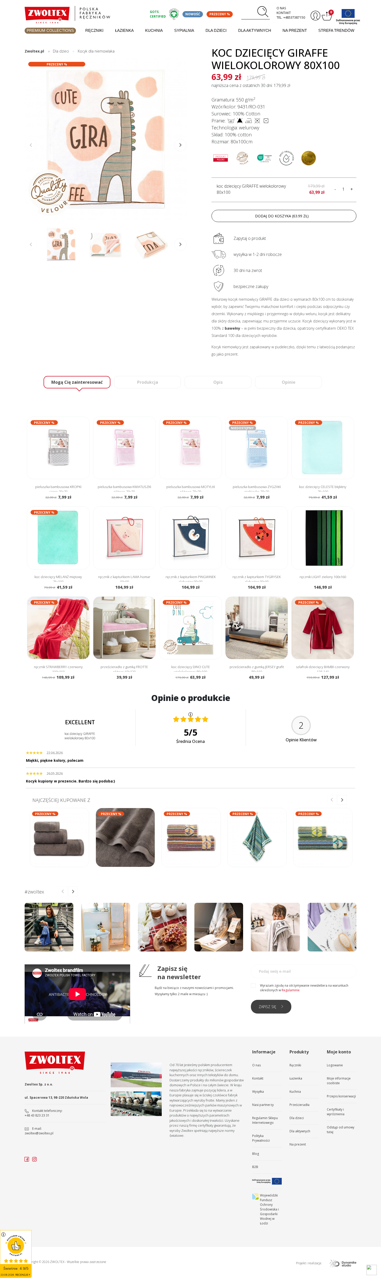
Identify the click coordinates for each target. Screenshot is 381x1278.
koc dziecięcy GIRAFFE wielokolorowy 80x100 (251, 189)
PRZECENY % (219, 14)
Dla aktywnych (254, 30)
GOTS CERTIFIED (158, 14)
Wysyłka (258, 1091)
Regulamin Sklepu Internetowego (265, 1120)
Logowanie (335, 1065)
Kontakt (284, 13)
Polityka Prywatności (261, 1138)
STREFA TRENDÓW (336, 30)
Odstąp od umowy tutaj (340, 1129)
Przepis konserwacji (341, 1096)
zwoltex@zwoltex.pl (39, 1133)
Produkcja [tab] (147, 382)
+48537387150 (294, 17)
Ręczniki (94, 30)
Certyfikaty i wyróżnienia (335, 1111)
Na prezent (295, 30)
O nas (281, 8)
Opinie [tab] (288, 382)
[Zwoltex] (84, 13)
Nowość (192, 14)
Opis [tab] (218, 382)
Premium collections (50, 30)
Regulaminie (291, 990)
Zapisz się (267, 1006)
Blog (255, 1153)
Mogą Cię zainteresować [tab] (77, 382)
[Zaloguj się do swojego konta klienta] (314, 15)
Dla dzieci (216, 30)
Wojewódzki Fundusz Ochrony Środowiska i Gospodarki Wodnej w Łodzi (269, 1209)
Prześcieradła (299, 1105)
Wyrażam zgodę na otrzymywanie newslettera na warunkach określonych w (304, 987)
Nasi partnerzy (263, 1105)
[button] (180, 145)
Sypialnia (184, 30)
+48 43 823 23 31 (37, 1115)
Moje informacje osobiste (339, 1080)
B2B (255, 1167)
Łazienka (124, 30)
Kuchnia (154, 30)
